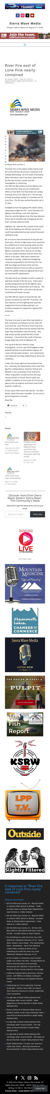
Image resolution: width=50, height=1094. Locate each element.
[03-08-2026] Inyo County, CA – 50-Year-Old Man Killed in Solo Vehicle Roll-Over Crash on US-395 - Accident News (25, 931)
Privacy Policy (11, 1091)
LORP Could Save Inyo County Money (13, 477)
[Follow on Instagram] (23, 15)
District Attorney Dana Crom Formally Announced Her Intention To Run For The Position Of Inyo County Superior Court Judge (25, 966)
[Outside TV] (25, 839)
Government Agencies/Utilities (19, 81)
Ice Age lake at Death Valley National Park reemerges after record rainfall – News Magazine (23, 1000)
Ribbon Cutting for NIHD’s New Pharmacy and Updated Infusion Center (25, 979)
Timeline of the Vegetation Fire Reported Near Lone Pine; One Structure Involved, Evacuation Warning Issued (32, 449)
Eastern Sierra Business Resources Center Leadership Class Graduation (25, 991)
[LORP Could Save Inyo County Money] (13, 470)
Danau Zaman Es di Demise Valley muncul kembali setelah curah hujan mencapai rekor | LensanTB (26, 1013)
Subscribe (37, 514)
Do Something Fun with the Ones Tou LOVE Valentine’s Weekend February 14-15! (23, 951)
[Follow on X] (27, 15)
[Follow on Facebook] (18, 15)
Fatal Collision (34, 933)
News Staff (13, 79)
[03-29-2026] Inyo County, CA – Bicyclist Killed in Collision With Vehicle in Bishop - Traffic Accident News (25, 906)
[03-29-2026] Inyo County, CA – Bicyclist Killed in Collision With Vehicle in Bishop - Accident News (25, 918)
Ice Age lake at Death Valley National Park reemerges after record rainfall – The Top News (23, 1025)
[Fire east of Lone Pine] (13, 436)
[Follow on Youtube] (32, 15)
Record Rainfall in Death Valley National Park (25, 1040)
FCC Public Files (25, 559)
